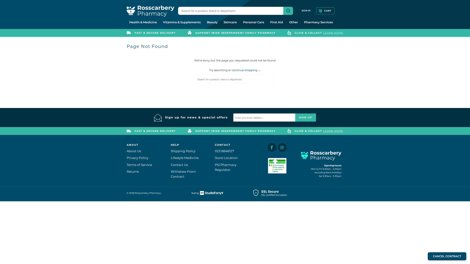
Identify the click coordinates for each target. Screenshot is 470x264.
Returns (133, 171)
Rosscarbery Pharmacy (148, 193)
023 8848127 (224, 151)
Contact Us (179, 165)
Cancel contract (447, 256)
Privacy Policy (137, 158)
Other (293, 22)
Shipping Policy (183, 151)
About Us (134, 151)
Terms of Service (139, 165)
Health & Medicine (143, 22)
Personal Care (253, 22)
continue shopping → (246, 70)
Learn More (333, 32)
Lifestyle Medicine (185, 158)
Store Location (226, 158)
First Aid (276, 22)
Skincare (230, 22)
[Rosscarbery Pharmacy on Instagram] (282, 147)
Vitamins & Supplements (182, 22)
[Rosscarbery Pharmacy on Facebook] (271, 147)
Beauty (212, 22)
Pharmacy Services (318, 22)
